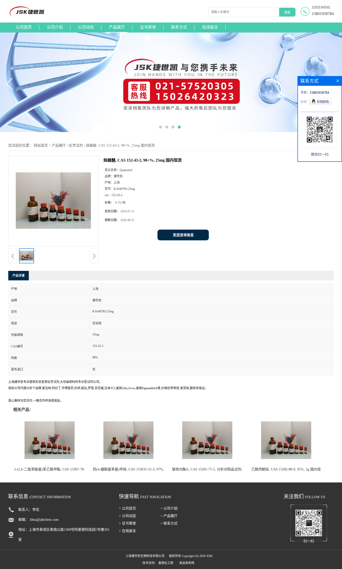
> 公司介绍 (169, 508)
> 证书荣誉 (127, 523)
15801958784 (323, 14)
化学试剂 (76, 145)
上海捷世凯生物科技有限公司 (144, 556)
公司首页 (24, 27)
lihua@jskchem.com (44, 519)
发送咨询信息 (183, 235)
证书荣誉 (148, 27)
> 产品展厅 (169, 516)
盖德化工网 (165, 563)
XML (209, 556)
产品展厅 (117, 27)
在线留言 (210, 27)
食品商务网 (186, 563)
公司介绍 (55, 27)
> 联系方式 (169, 523)
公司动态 (86, 27)
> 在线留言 (127, 531)
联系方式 (179, 27)
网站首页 (41, 145)
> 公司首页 (127, 508)
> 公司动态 (127, 516)
